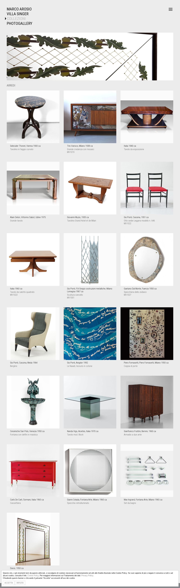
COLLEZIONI (16, 18)
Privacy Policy (87, 575)
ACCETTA (8, 583)
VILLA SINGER (18, 14)
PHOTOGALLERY (19, 23)
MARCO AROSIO (19, 9)
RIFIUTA (20, 583)
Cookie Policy (33, 575)
